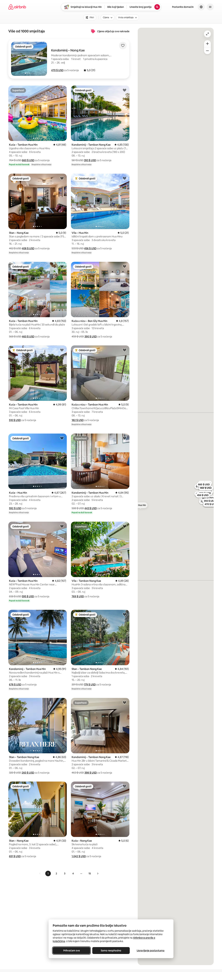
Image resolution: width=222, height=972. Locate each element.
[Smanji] (207, 50)
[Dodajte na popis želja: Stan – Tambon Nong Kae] (124, 614)
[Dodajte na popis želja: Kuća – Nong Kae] (124, 786)
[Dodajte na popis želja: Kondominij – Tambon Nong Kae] (124, 90)
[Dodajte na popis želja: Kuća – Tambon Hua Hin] (62, 90)
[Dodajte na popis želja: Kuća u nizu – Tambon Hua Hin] (124, 350)
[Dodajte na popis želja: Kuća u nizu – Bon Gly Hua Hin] (124, 266)
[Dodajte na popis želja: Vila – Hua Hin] (124, 178)
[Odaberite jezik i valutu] (201, 6)
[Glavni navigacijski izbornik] (210, 6)
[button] (57, 70)
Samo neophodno (111, 950)
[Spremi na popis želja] (123, 45)
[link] (40, 873)
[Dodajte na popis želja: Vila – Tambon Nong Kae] (124, 526)
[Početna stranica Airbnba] (17, 7)
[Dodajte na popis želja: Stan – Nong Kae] (62, 178)
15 (89, 873)
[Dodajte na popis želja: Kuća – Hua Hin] (62, 438)
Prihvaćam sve (71, 950)
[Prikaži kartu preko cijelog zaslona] (207, 33)
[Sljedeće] (98, 873)
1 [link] (48, 873)
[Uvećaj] (207, 43)
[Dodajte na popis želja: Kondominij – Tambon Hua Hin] (124, 438)
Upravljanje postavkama (150, 950)
